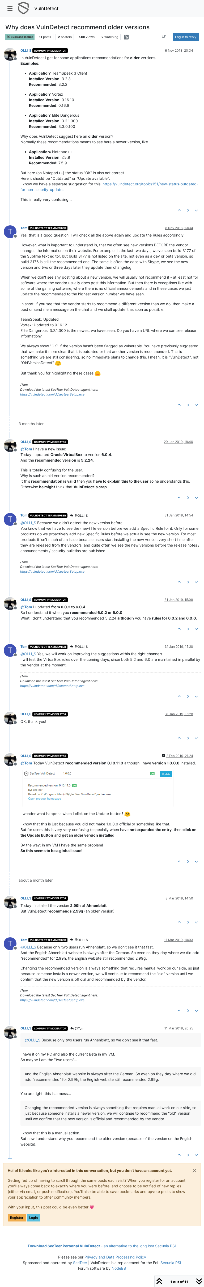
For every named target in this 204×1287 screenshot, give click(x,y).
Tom (23, 228)
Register (16, 1218)
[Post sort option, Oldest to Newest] (164, 37)
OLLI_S (25, 50)
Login (33, 1218)
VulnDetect (46, 8)
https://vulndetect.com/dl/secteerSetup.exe (52, 394)
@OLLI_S (81, 516)
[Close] (194, 1170)
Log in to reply (185, 37)
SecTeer (80, 1262)
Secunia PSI (170, 1262)
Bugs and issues (21, 37)
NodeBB (119, 1268)
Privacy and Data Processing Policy (115, 1257)
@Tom (79, 1029)
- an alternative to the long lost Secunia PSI (102, 1246)
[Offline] (12, 54)
